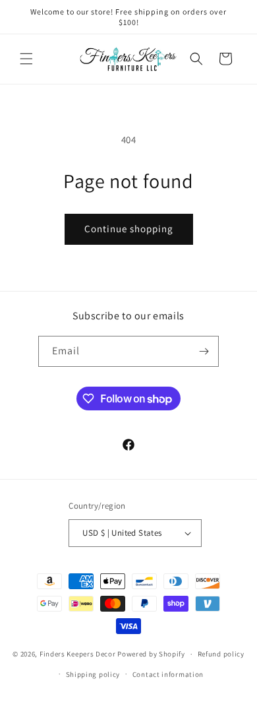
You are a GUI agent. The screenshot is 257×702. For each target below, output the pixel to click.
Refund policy (221, 653)
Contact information (168, 674)
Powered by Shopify (151, 653)
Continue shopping (128, 228)
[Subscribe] (203, 351)
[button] (26, 58)
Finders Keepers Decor (78, 653)
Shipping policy (93, 674)
